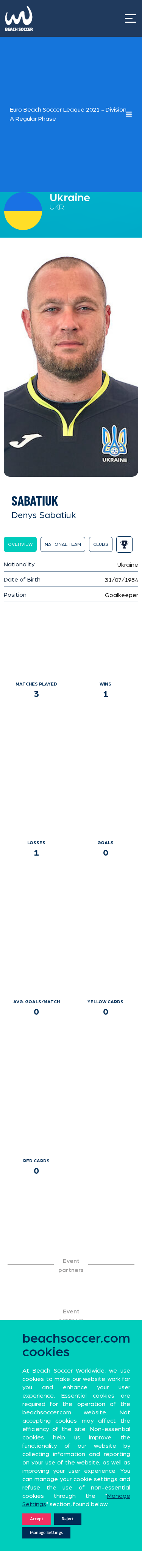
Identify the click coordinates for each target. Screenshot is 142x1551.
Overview (20, 544)
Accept (37, 1519)
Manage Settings (46, 1532)
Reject (68, 1519)
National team (63, 544)
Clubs (100, 544)
